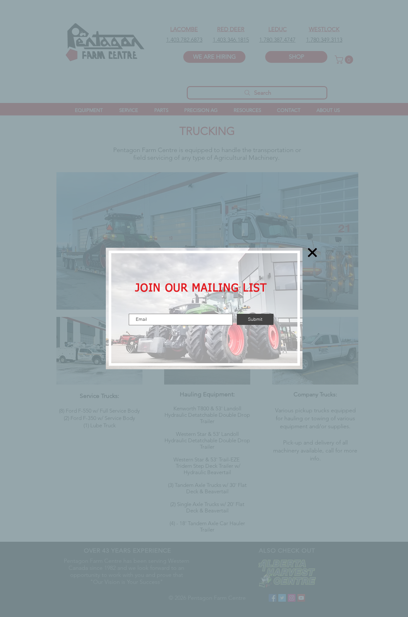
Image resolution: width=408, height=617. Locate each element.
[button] (312, 252)
